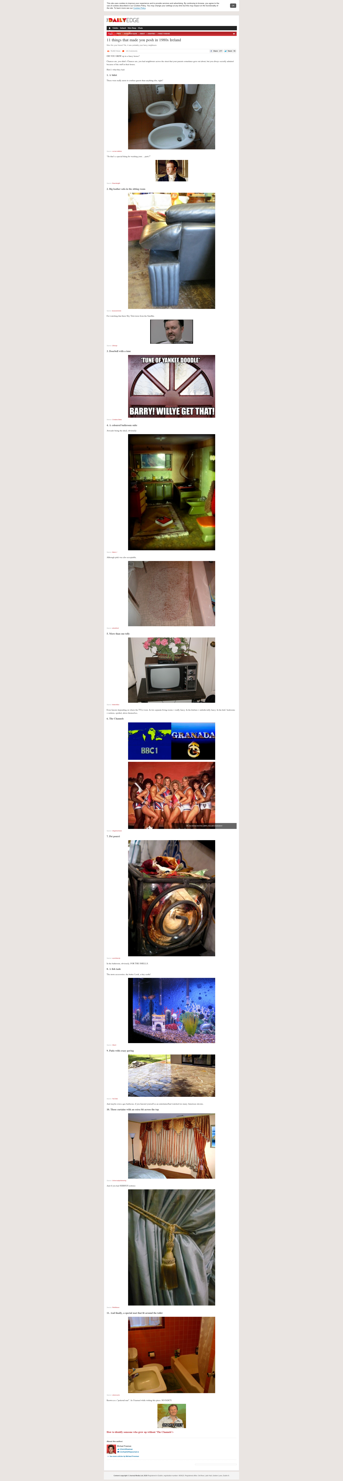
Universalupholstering (119, 1180)
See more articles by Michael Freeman (124, 1456)
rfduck (114, 1045)
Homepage (109, 28)
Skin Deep (132, 28)
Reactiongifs (116, 183)
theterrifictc (115, 704)
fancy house (164, 34)
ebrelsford (115, 628)
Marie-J (114, 552)
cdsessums (116, 1395)
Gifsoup (114, 345)
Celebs (115, 28)
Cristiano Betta (117, 419)
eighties (151, 34)
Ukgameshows (117, 831)
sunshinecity (116, 958)
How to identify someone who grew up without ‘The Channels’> (140, 1432)
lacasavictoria (116, 311)
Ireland (123, 28)
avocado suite (130, 34)
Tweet (231, 51)
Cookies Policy (139, 8)
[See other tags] (234, 34)
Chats (140, 28)
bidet (142, 34)
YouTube (115, 1098)
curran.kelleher (117, 151)
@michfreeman (126, 1449)
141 (131, 51)
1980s (118, 34)
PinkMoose (115, 1307)
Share (217, 51)
